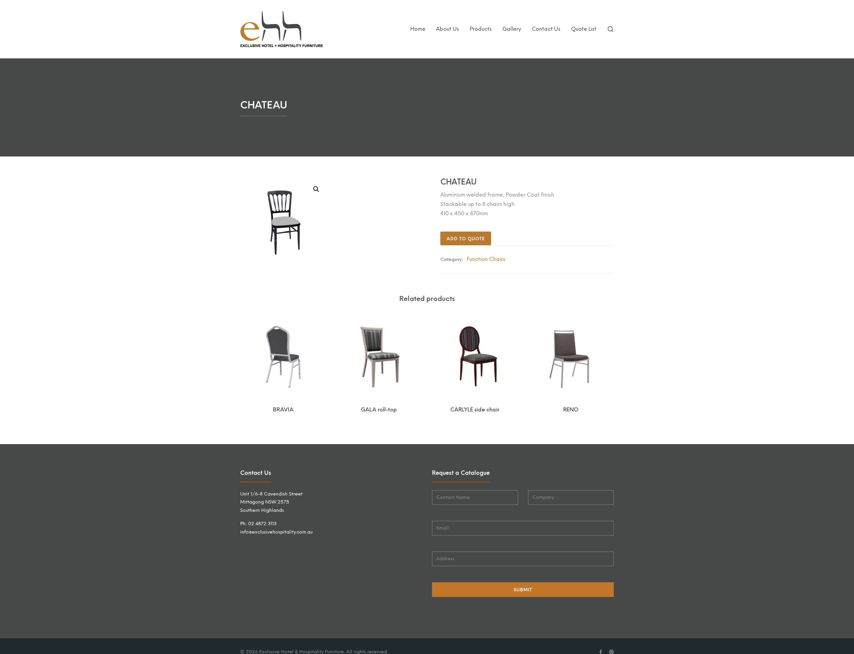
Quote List (583, 29)
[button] (316, 189)
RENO (570, 409)
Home (417, 29)
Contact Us (546, 29)
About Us (447, 29)
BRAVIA (283, 409)
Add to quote (466, 238)
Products (481, 29)
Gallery (511, 29)
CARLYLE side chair (474, 409)
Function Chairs (486, 259)
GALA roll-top (379, 409)
